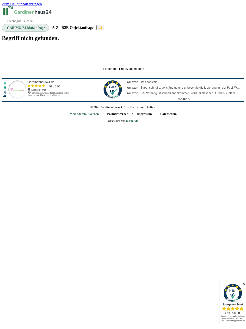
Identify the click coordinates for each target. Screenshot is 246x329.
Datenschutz (168, 114)
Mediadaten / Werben (84, 114)
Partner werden (117, 114)
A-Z (55, 28)
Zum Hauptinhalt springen (22, 4)
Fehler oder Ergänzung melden (123, 69)
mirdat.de (132, 120)
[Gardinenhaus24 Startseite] (27, 11)
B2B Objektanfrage (77, 28)
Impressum (144, 114)
